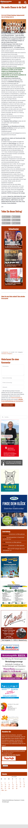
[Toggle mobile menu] (20, 2)
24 (20, 786)
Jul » (6, 790)
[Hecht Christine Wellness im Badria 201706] (10, 716)
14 (9, 784)
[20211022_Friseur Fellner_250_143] (10, 702)
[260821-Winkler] (14, 268)
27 (5, 788)
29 (12, 788)
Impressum (17, 800)
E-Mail (4, 745)
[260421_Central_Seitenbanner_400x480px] (14, 611)
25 (24, 786)
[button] (6, 216)
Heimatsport (3, 353)
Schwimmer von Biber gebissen (17, 534)
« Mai (2, 790)
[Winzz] (10, 469)
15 (12, 784)
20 (5, 786)
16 (16, 784)
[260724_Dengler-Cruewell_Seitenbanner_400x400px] (14, 581)
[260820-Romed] (13, 231)
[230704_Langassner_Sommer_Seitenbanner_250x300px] (10, 557)
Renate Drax (5, 352)
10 (20, 783)
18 (24, 784)
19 (1, 786)
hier (24, 743)
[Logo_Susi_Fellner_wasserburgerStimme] (10, 683)
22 (12, 786)
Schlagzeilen (9, 353)
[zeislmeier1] (10, 645)
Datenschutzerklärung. (16, 397)
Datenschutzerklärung (15, 751)
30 (16, 788)
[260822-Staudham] (13, 250)
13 (5, 784)
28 (9, 788)
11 (24, 783)
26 (1, 788)
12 (1, 784)
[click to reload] (9, 758)
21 (9, 786)
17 (20, 784)
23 (16, 786)
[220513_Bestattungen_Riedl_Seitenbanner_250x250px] (14, 654)
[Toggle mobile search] (25, 2)
